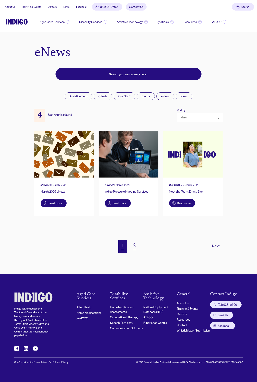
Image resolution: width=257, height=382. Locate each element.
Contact (182, 325)
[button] (200, 117)
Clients (102, 96)
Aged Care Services (52, 22)
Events (145, 96)
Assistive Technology (130, 22)
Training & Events (31, 6)
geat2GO (163, 22)
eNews (165, 96)
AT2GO (216, 22)
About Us (10, 6)
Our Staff (124, 96)
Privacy (64, 362)
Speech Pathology (121, 323)
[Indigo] (17, 22)
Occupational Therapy (124, 317)
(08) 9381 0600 (227, 305)
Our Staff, (174, 185)
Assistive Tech (78, 96)
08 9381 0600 (109, 7)
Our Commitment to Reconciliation (30, 362)
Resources (190, 22)
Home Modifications (89, 313)
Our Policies (54, 362)
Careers (52, 6)
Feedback (81, 6)
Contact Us (136, 7)
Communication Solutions (126, 328)
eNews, (44, 185)
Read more (55, 203)
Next (216, 246)
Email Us (223, 315)
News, (108, 185)
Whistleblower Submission (193, 330)
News (66, 6)
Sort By (181, 110)
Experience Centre (155, 323)
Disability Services (90, 22)
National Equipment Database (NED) (155, 309)
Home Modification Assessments (122, 309)
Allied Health (84, 307)
